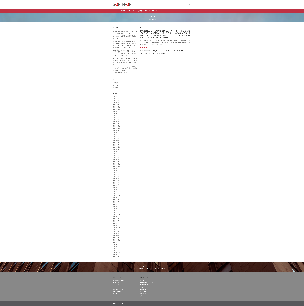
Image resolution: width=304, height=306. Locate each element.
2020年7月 (116, 203)
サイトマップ (143, 293)
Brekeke (115, 293)
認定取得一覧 (143, 289)
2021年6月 (116, 188)
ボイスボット (151, 53)
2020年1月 (116, 212)
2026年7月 (116, 98)
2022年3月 (116, 172)
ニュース (142, 28)
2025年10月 (116, 110)
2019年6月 (116, 224)
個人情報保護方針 (144, 285)
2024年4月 (116, 142)
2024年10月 (116, 131)
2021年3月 (116, 191)
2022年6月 (116, 169)
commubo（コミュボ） (119, 280)
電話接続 (163, 53)
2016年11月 (116, 254)
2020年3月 (116, 208)
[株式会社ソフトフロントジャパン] (129, 4)
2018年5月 (116, 235)
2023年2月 (116, 161)
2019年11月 (116, 216)
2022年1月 (116, 176)
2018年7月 (116, 233)
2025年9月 (116, 112)
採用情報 (147, 11)
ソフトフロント (181, 51)
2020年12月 (116, 195)
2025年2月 (116, 123)
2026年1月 (116, 106)
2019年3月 (116, 226)
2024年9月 (116, 132)
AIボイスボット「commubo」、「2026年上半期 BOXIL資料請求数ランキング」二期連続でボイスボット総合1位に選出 (125, 60)
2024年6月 (116, 138)
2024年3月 (116, 144)
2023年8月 (116, 151)
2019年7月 (116, 222)
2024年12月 (116, 127)
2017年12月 (116, 241)
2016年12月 (116, 252)
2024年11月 (116, 129)
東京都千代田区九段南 (158, 268)
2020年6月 (116, 205)
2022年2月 (116, 174)
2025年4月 (116, 119)
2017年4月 (116, 248)
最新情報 (123, 11)
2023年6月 (116, 155)
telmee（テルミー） (118, 282)
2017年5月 (116, 246)
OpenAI (153, 51)
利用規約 (142, 287)
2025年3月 (116, 121)
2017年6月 (116, 245)
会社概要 (140, 11)
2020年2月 (116, 210)
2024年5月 (116, 140)
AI (142, 51)
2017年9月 (116, 243)
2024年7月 (116, 136)
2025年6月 (116, 117)
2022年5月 (116, 170)
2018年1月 (116, 239)
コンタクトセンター (171, 51)
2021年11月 (116, 180)
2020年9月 (116, 199)
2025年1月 (116, 125)
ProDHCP (115, 296)
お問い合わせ (155, 11)
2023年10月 (116, 150)
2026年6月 (116, 100)
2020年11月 (116, 197)
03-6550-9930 (143, 268)
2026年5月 (116, 102)
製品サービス (131, 11)
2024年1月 (116, 146)
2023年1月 (116, 163)
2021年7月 (116, 186)
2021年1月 (116, 193)
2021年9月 (116, 184)
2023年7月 (116, 153)
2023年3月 (116, 159)
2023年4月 (116, 157)
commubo (147, 51)
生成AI (158, 53)
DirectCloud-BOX (117, 291)
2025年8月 (116, 113)
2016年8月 (116, 256)
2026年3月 (116, 104)
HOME (116, 11)
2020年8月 (116, 201)
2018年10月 (116, 231)
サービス (115, 84)
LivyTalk (115, 287)
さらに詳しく (143, 48)
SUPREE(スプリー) (117, 285)
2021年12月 (116, 178)
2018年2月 (116, 237)
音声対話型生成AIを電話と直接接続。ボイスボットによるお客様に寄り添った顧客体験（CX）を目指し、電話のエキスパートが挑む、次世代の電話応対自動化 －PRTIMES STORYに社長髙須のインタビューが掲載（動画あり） (165, 34)
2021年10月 (116, 182)
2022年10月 (116, 167)
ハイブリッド (143, 53)
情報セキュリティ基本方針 (146, 282)
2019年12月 (116, 214)
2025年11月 (116, 108)
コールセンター (160, 51)
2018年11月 (116, 229)
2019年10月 (116, 218)
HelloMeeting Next (118, 289)
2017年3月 (116, 250)
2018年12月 (116, 227)
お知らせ (115, 82)
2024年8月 (116, 134)
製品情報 (115, 87)
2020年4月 (116, 207)
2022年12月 (116, 165)
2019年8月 (116, 220)
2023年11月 (116, 148)
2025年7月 (116, 115)
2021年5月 (116, 189)
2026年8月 (116, 96)
